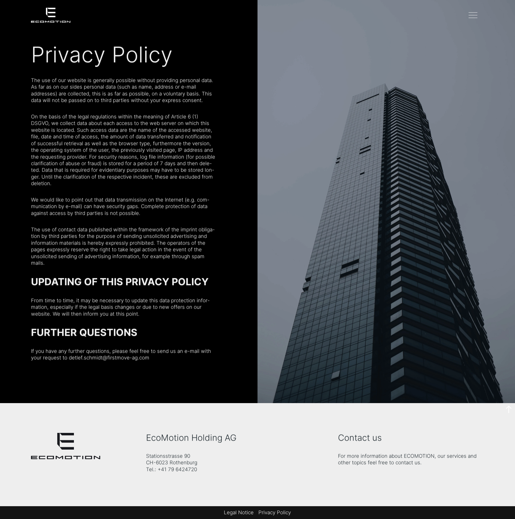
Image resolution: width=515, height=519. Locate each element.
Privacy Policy (274, 512)
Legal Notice (239, 512)
